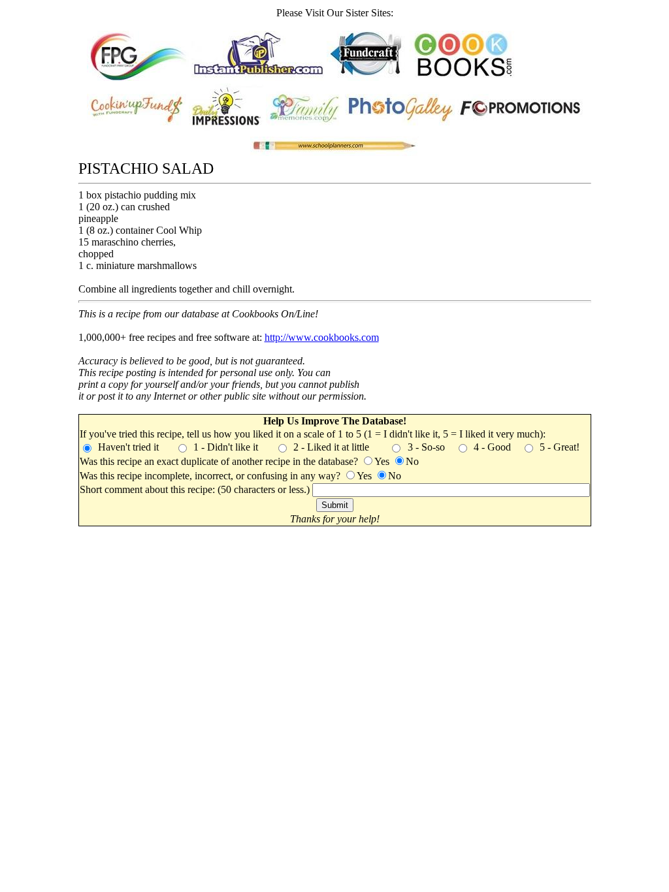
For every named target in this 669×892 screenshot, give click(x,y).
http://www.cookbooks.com (322, 337)
